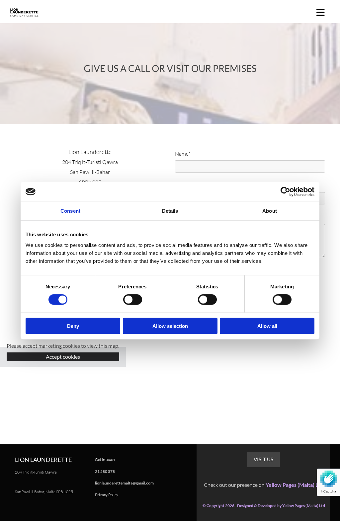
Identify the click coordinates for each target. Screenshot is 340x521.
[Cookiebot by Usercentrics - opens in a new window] (285, 192)
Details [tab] (170, 211)
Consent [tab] (70, 211)
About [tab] (269, 211)
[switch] (132, 299)
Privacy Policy (106, 494)
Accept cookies (63, 356)
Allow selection (170, 326)
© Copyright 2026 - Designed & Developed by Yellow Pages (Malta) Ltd (264, 505)
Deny (73, 326)
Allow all (267, 326)
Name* (182, 154)
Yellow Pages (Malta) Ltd (294, 485)
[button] (263, 459)
